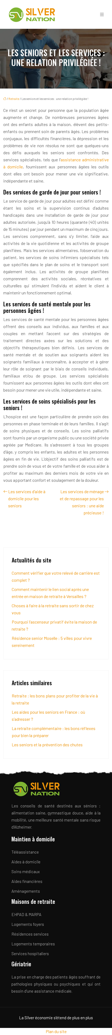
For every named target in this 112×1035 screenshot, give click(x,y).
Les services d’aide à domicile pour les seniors (26, 498)
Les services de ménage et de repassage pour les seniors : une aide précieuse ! (82, 502)
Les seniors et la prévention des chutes (47, 744)
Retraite (13, 98)
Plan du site (56, 1031)
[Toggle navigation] (102, 14)
